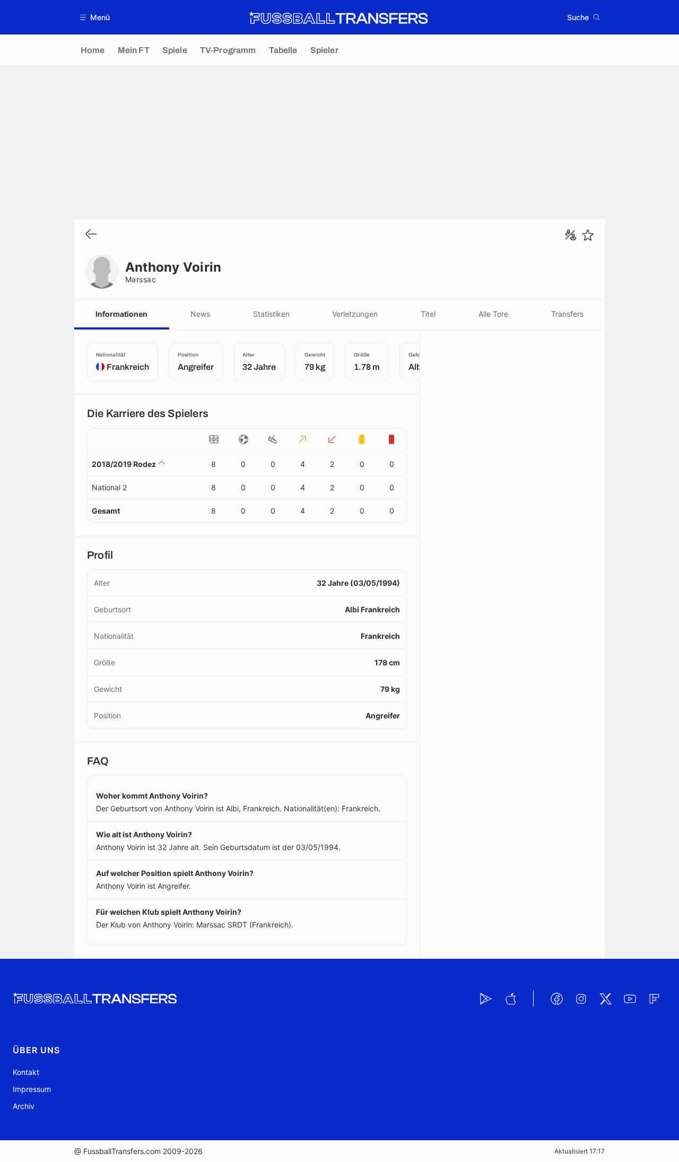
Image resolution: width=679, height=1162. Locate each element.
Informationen (121, 313)
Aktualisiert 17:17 (579, 1151)
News (200, 313)
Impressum (32, 1089)
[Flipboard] (654, 999)
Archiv (23, 1106)
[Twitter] (605, 999)
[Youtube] (630, 999)
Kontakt (26, 1072)
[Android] (486, 999)
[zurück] (91, 235)
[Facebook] (556, 999)
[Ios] (510, 999)
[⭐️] (587, 235)
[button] (95, 17)
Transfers (567, 313)
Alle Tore (493, 313)
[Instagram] (581, 999)
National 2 (109, 487)
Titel (428, 313)
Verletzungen (355, 313)
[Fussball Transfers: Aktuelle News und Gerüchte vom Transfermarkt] (338, 17)
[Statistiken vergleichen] (570, 235)
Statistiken (271, 313)
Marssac (140, 279)
